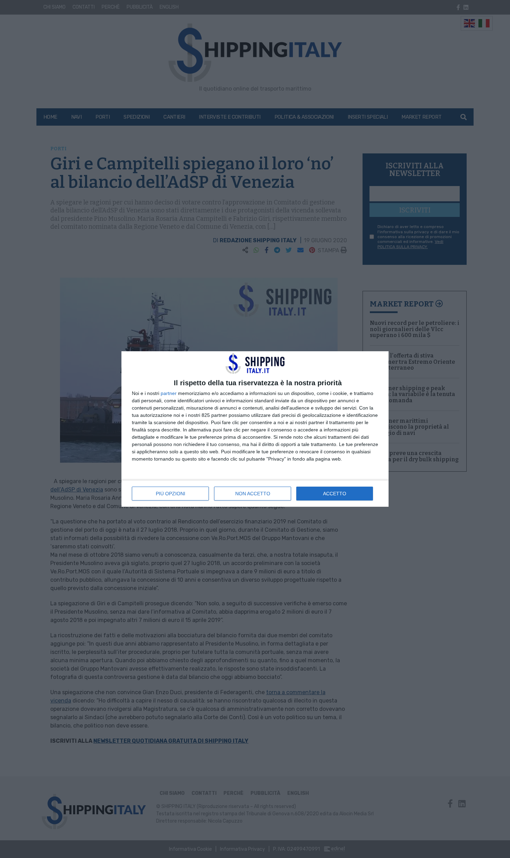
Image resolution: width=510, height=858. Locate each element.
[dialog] (255, 429)
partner (169, 393)
